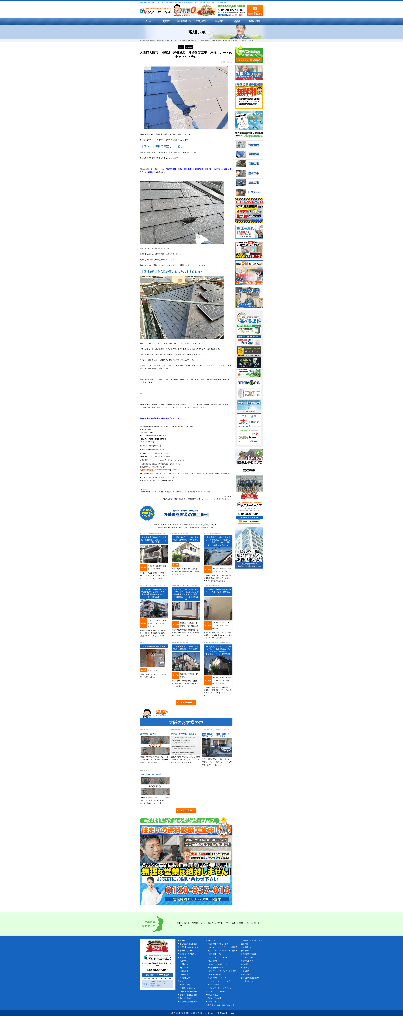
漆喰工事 (184, 971)
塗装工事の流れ (184, 21)
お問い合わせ (254, 21)
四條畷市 (195, 922)
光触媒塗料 (213, 961)
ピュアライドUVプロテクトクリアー (223, 971)
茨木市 (234, 922)
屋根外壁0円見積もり (188, 954)
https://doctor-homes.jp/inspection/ (167, 470)
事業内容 (166, 21)
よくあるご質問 (247, 957)
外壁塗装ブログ (247, 961)
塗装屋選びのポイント (188, 950)
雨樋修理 (184, 974)
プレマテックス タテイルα (220, 988)
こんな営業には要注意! (250, 978)
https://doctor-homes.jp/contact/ (161, 480)
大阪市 (181, 47)
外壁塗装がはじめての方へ (190, 947)
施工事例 (219, 21)
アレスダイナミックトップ (219, 981)
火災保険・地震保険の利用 (251, 940)
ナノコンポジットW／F (218, 957)
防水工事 (184, 967)
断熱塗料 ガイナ (215, 954)
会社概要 (237, 21)
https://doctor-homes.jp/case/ (159, 453)
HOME (148, 21)
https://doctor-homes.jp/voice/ (159, 456)
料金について (201, 21)
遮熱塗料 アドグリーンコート (220, 944)
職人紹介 (246, 971)
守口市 (203, 922)
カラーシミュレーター (216, 991)
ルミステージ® (215, 974)
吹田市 (179, 925)
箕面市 (242, 922)
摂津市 (179, 922)
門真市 (186, 922)
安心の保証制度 (186, 998)
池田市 (249, 922)
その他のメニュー (248, 981)
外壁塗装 (184, 961)
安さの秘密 (185, 984)
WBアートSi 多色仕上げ (218, 964)
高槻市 (227, 922)
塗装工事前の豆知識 (249, 954)
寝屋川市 (211, 922)
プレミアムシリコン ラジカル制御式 (223, 950)
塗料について (212, 940)
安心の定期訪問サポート (189, 1001)
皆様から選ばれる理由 (188, 995)
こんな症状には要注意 (188, 944)
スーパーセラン (215, 984)
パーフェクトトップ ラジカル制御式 (223, 947)
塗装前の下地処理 (214, 998)
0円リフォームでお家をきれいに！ (220, 1005)
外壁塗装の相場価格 (189, 991)
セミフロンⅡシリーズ (217, 978)
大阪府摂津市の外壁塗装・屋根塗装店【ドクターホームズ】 (193, 1013)
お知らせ (246, 967)
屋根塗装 (189, 47)
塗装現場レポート (248, 947)
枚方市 (219, 922)
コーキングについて (215, 1001)
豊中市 (256, 922)
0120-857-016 (160, 439)
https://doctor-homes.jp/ (148, 432)
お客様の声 (245, 950)
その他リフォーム (188, 978)
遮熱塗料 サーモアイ (217, 967)
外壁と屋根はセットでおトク (192, 988)
